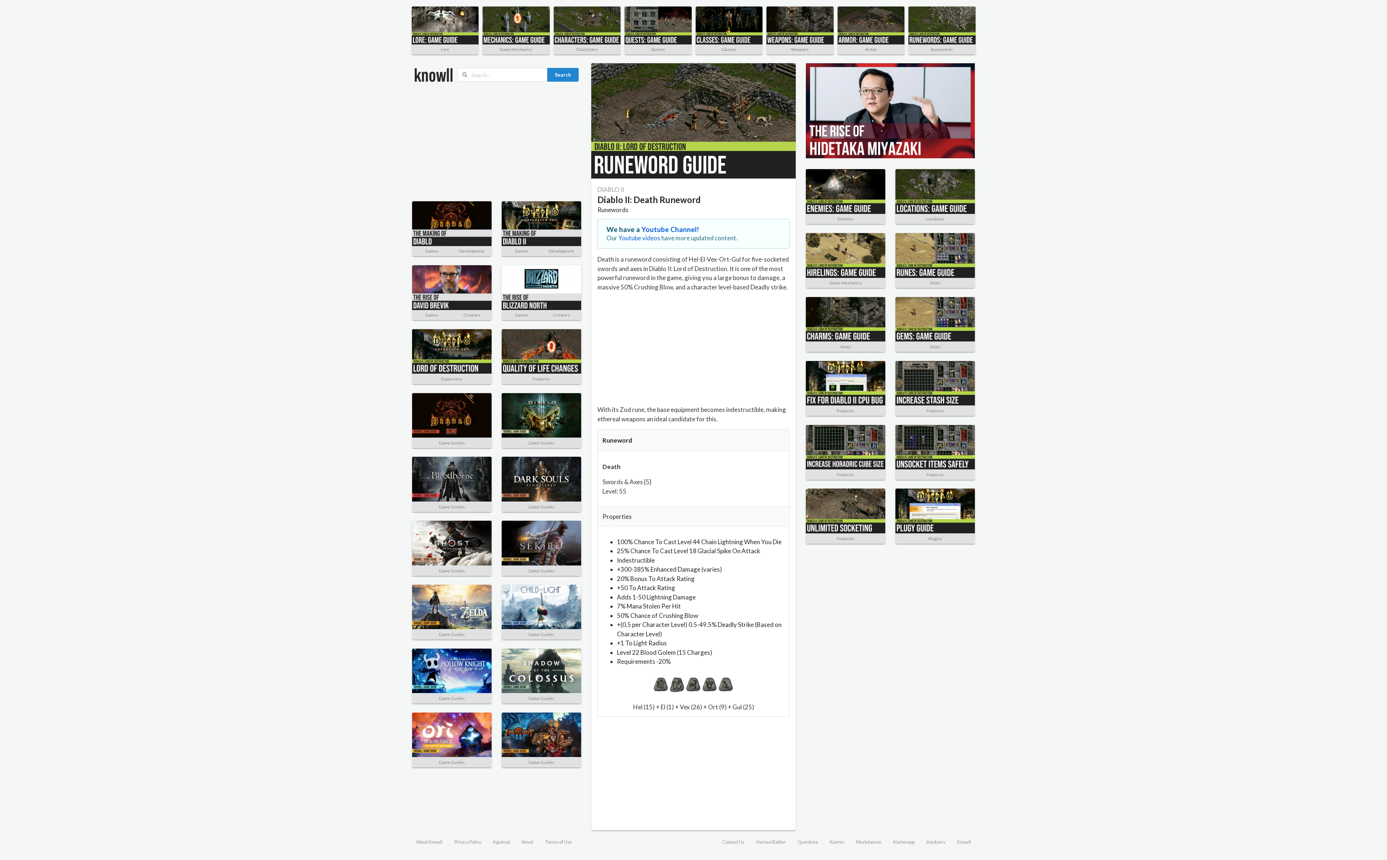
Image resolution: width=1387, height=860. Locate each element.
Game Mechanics (516, 49)
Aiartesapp (904, 842)
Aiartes (836, 842)
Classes (728, 49)
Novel (527, 842)
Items (935, 282)
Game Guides (452, 442)
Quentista (808, 842)
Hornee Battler (771, 842)
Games (431, 251)
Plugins (935, 538)
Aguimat (501, 842)
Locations (935, 218)
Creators (471, 315)
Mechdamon (868, 842)
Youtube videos (639, 238)
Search (563, 75)
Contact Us (733, 842)
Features (541, 379)
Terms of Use (558, 842)
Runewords (942, 49)
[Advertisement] (496, 141)
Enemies (846, 218)
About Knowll (429, 842)
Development (471, 251)
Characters (587, 49)
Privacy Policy (467, 842)
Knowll (964, 842)
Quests (658, 49)
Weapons (800, 49)
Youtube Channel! (670, 229)
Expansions (451, 379)
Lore (445, 49)
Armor (871, 49)
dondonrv (935, 842)
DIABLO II (610, 189)
